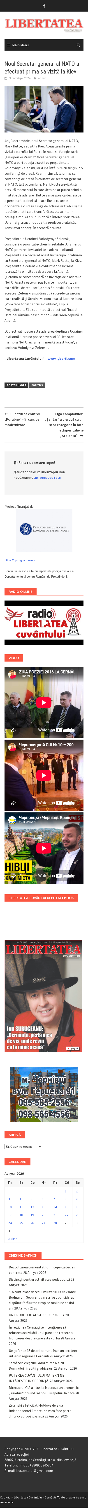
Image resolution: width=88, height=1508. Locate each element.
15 (66, 1207)
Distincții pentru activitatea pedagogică (39, 1279)
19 (32, 1215)
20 (43, 1215)
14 (55, 1207)
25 (21, 1223)
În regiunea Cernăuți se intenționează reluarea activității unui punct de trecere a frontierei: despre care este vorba (41, 1332)
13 (43, 1207)
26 (32, 1223)
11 (21, 1207)
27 (43, 1223)
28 (55, 1223)
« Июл (12, 1238)
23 (77, 1215)
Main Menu (20, 45)
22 (66, 1215)
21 (55, 1215)
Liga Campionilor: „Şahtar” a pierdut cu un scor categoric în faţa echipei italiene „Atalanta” (64, 425)
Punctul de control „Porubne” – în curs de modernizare (22, 419)
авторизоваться (47, 477)
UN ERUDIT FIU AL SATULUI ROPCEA (37, 1315)
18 (21, 1215)
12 (32, 1207)
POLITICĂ (37, 385)
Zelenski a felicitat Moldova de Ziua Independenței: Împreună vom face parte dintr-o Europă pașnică (40, 1410)
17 (10, 1215)
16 (77, 1207)
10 (10, 1207)
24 (10, 1223)
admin (42, 78)
